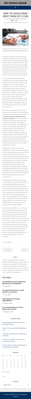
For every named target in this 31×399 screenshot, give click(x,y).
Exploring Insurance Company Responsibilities (11, 299)
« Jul (3, 376)
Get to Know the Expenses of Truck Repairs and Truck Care (12, 308)
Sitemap (15, 396)
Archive (9, 242)
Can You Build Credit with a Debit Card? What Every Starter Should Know (14, 282)
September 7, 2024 (8, 311)
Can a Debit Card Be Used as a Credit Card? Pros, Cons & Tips (13, 291)
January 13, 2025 (8, 303)
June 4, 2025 (7, 286)
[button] (15, 8)
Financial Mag (23, 18)
